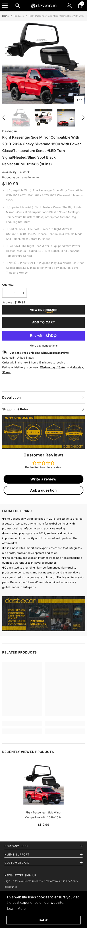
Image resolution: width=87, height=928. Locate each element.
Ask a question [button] (43, 490)
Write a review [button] (43, 479)
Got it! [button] (44, 920)
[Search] (17, 5)
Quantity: (8, 284)
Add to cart (43, 322)
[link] (43, 432)
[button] (3, 117)
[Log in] (69, 5)
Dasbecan (9, 131)
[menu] (5, 5)
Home (5, 15)
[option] (43, 62)
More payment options (44, 345)
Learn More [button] (16, 908)
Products (19, 15)
